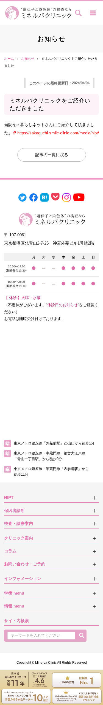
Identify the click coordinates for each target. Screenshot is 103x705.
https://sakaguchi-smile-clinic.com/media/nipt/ (58, 133)
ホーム (9, 59)
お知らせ (27, 59)
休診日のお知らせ (62, 305)
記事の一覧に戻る (51, 154)
